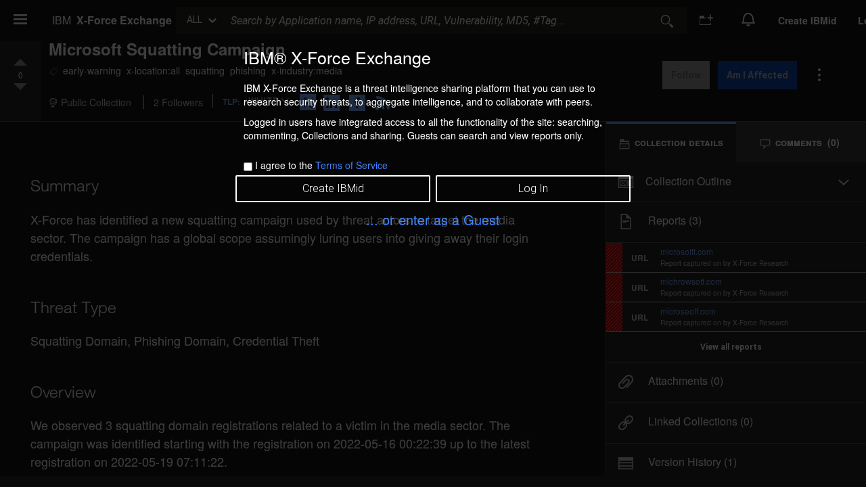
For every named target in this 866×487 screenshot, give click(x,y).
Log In (533, 188)
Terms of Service (351, 165)
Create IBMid (333, 188)
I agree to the (321, 165)
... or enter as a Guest (433, 219)
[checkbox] (248, 166)
